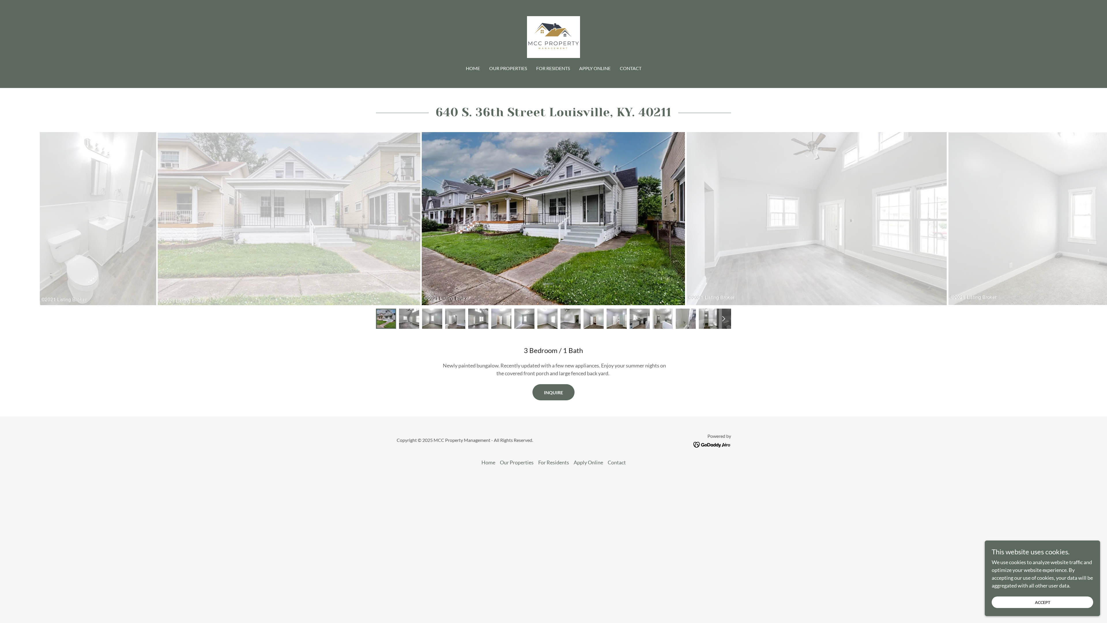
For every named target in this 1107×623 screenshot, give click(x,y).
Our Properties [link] (508, 68)
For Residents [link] (553, 68)
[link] (553, 36)
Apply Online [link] (595, 68)
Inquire (553, 392)
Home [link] (473, 68)
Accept (1042, 602)
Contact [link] (630, 68)
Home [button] (488, 462)
